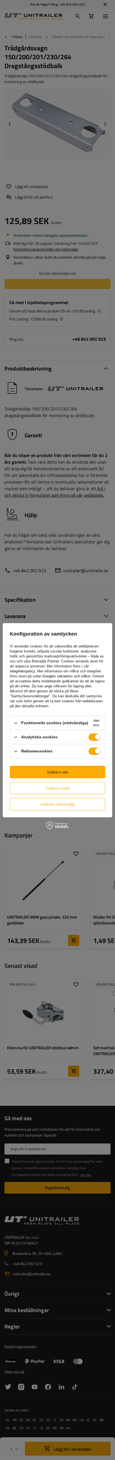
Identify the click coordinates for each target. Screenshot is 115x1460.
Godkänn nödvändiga (57, 804)
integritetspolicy (22, 671)
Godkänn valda (57, 788)
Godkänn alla (57, 772)
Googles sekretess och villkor (66, 676)
